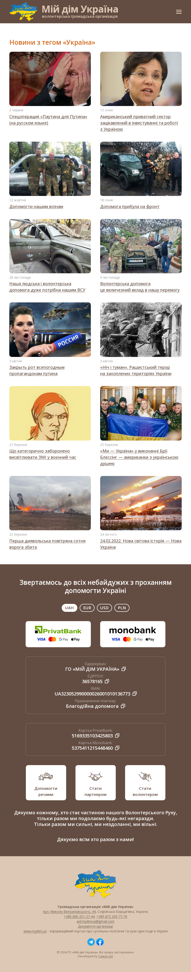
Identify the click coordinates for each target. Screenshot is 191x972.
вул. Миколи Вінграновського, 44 (69, 911)
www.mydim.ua (35, 931)
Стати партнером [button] (95, 791)
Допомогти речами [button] (45, 791)
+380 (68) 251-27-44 (79, 916)
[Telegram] (91, 942)
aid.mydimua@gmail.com (95, 921)
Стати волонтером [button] (145, 791)
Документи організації (95, 926)
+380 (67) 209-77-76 (111, 916)
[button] (179, 12)
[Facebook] (100, 942)
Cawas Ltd (105, 956)
